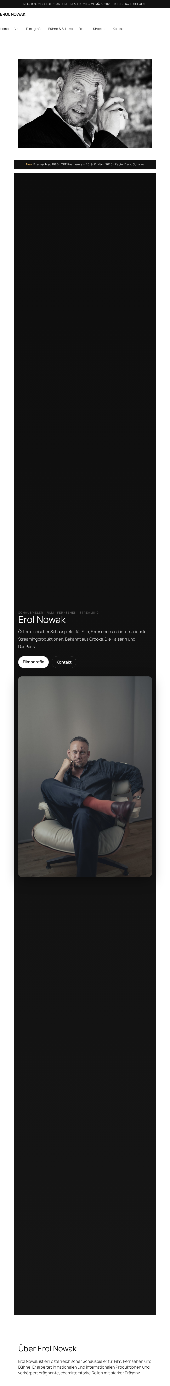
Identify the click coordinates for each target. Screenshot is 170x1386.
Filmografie (33, 662)
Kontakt (63, 662)
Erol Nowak (12, 14)
